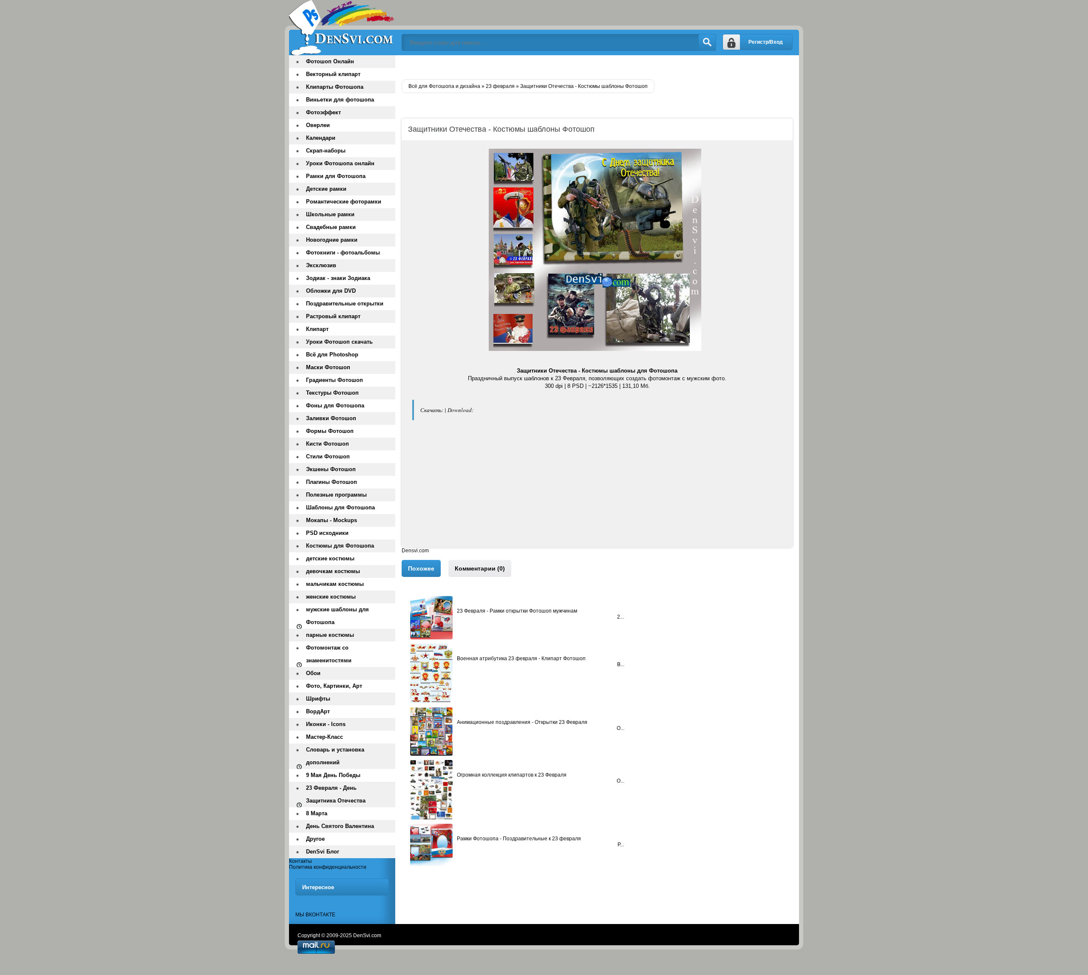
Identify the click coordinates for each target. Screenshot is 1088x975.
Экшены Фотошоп (331, 469)
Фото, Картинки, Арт (334, 686)
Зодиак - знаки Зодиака (338, 278)
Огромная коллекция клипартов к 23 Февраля (512, 775)
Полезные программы (336, 495)
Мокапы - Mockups (331, 520)
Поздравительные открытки (344, 303)
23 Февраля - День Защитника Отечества (336, 794)
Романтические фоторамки (343, 201)
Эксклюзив (321, 265)
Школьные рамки (330, 214)
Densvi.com (415, 551)
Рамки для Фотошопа (336, 176)
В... (620, 664)
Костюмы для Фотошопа (340, 546)
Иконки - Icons (326, 724)
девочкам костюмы (333, 571)
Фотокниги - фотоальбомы (343, 252)
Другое (315, 839)
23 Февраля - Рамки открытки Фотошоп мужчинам (517, 611)
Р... (621, 845)
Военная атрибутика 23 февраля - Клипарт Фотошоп (521, 658)
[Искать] (707, 42)
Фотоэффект (323, 112)
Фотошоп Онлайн (330, 61)
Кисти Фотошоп (327, 444)
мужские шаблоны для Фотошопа (337, 615)
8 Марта (316, 813)
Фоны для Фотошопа (335, 405)
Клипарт (317, 329)
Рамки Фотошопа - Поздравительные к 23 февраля (519, 839)
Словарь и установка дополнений (335, 756)
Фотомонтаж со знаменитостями (328, 654)
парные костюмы (330, 635)
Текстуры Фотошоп (332, 393)
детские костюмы (330, 558)
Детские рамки (326, 189)
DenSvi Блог (322, 851)
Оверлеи (318, 125)
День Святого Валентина (340, 826)
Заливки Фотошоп (331, 418)
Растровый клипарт (333, 316)
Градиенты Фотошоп (334, 380)
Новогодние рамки (331, 240)
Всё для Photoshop (332, 354)
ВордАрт (318, 711)
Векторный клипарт (333, 74)
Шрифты (318, 698)
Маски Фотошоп (328, 367)
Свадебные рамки (331, 227)
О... (620, 728)
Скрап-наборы (326, 150)
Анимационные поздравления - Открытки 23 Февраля (522, 722)
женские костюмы (331, 596)
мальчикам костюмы (335, 584)
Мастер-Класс (324, 737)
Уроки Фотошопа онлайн (340, 163)
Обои (313, 673)
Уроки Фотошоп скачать (339, 342)
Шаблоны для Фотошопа (340, 507)
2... (620, 617)
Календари (320, 138)
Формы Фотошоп (330, 431)
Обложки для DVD (331, 291)
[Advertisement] (597, 488)
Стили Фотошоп (328, 456)
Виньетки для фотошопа (340, 99)
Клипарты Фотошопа (334, 87)
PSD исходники (327, 533)
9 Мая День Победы (333, 775)
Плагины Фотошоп (331, 482)
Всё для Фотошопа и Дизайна (342, 27)
